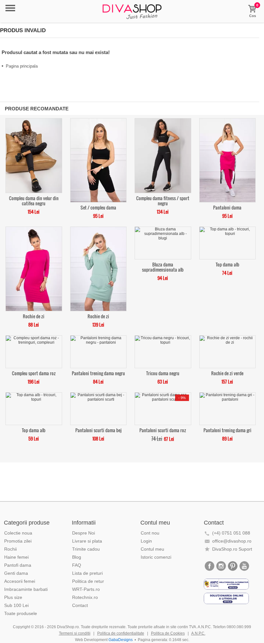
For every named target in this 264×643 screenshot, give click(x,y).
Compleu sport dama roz (34, 373)
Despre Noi (83, 533)
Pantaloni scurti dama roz (162, 430)
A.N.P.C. (198, 633)
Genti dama (16, 573)
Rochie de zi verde (227, 373)
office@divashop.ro (231, 541)
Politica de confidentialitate (120, 633)
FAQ (76, 565)
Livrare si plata (87, 541)
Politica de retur (88, 581)
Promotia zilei (18, 541)
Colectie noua (18, 533)
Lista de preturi (87, 573)
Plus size (13, 597)
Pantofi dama (17, 565)
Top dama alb (227, 264)
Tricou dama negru (162, 373)
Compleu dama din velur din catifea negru (34, 200)
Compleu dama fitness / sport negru (162, 200)
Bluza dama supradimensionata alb (163, 266)
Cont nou (150, 533)
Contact (80, 605)
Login (146, 541)
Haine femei (16, 557)
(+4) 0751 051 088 (231, 533)
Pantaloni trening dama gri (227, 430)
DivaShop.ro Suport (232, 549)
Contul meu (152, 549)
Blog (76, 557)
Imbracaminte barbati (26, 589)
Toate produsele (20, 613)
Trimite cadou (86, 549)
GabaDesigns (120, 640)
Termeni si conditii (74, 633)
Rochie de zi (33, 316)
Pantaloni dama (227, 207)
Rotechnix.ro (85, 597)
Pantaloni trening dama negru (98, 373)
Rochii (10, 549)
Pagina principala (22, 66)
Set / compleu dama (98, 207)
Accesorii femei (19, 581)
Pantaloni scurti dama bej (98, 430)
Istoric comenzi (156, 557)
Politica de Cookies (168, 633)
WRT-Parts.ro (86, 589)
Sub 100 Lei (16, 605)
